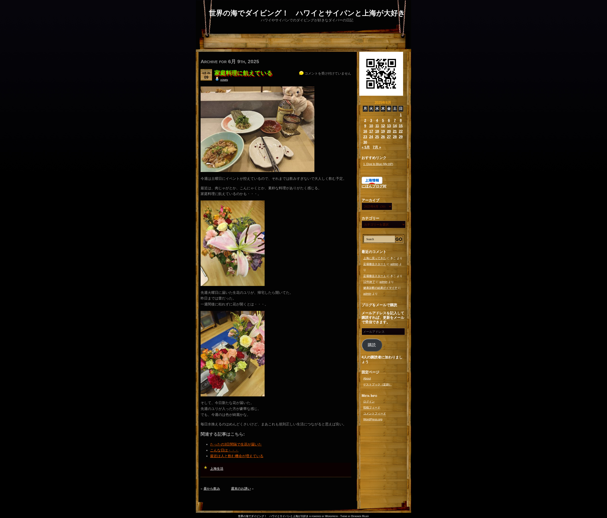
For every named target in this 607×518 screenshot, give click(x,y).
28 (395, 137)
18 (377, 131)
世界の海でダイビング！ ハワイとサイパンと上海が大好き (307, 13)
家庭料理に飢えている (243, 73)
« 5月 (366, 147)
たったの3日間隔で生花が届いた (236, 444)
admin (224, 79)
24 (371, 137)
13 (389, 126)
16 (365, 131)
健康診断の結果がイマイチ (380, 288)
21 (395, 131)
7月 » (377, 147)
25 (377, 137)
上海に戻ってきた (374, 258)
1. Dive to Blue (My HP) (378, 164)
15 (401, 126)
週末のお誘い (241, 488)
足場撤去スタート (374, 264)
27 (389, 137)
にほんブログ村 (374, 186)
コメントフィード (374, 413)
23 (365, 137)
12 (383, 126)
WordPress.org (372, 419)
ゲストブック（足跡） (377, 384)
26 (383, 137)
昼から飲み (211, 488)
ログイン (369, 401)
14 (395, 126)
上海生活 (216, 468)
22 (401, 131)
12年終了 (369, 282)
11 (377, 126)
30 (365, 142)
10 (371, 126)
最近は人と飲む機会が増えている (236, 456)
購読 (372, 345)
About (367, 378)
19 (383, 131)
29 (401, 137)
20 (389, 131)
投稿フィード (371, 407)
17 (371, 131)
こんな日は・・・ (224, 450)
